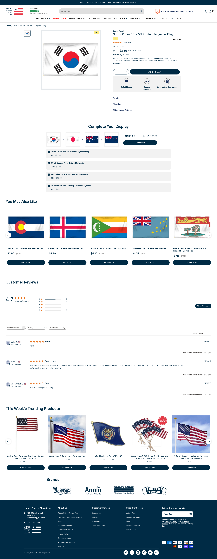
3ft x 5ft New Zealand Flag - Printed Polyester (71, 186)
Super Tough (118, 31)
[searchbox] (14, 327)
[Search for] (141, 11)
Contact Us (96, 513)
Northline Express (133, 526)
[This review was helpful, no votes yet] (204, 353)
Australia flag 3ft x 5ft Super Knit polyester (70, 174)
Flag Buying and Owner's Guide (70, 517)
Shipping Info (97, 521)
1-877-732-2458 (33, 522)
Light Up (129, 521)
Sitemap (61, 546)
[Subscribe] (190, 514)
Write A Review (203, 306)
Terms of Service (64, 538)
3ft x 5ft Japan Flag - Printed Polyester (68, 163)
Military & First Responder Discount (177, 11)
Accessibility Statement (67, 542)
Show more (118, 63)
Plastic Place (131, 530)
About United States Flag (68, 513)
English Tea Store (133, 517)
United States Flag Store (40, 552)
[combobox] (36, 328)
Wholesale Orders (65, 526)
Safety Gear (131, 513)
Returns (95, 517)
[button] (43, 18)
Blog (59, 521)
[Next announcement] (143, 2)
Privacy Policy (63, 534)
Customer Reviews (65, 530)
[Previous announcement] (73, 2)
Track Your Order (98, 526)
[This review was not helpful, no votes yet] (209, 353)
